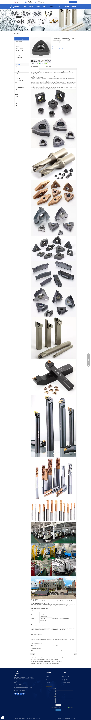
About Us (47, 676)
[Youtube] (21, 694)
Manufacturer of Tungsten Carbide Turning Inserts (39, 663)
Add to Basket (59, 48)
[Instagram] (23, 694)
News (47, 679)
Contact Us (48, 682)
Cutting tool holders (18, 41)
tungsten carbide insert (51, 657)
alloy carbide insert (59, 657)
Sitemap (68, 718)
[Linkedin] (18, 694)
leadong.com (65, 718)
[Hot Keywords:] (65, 2)
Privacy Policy (73, 718)
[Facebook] (15, 694)
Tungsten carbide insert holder (57, 661)
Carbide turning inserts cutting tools (52, 659)
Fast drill (63, 680)
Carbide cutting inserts (66, 677)
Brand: (47, 66)
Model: (32, 66)
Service (47, 677)
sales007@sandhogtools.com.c (21, 690)
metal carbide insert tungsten (54, 663)
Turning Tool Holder (65, 676)
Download (48, 680)
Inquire (59, 46)
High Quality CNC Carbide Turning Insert (37, 659)
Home (47, 674)
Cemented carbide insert (41, 657)
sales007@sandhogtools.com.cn (44, 2)
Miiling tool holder (65, 679)
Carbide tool (17, 82)
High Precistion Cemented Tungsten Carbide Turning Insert (40, 661)
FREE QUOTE (73, 2)
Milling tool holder (18, 66)
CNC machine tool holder (66, 682)
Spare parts (17, 94)
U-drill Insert (33, 657)
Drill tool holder (17, 73)
